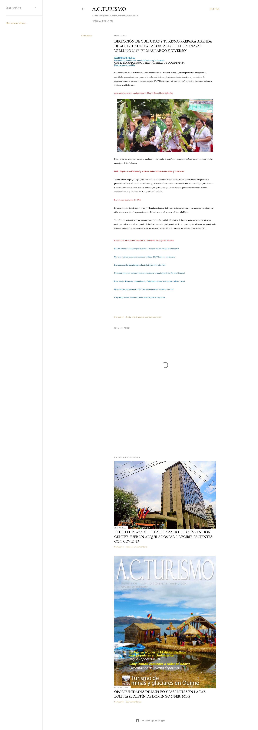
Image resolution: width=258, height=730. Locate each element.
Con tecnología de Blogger (153, 721)
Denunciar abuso (16, 23)
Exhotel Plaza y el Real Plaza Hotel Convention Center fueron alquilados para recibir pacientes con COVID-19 (163, 537)
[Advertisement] (165, 428)
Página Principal (103, 21)
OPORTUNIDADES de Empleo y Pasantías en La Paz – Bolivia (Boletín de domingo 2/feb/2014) (161, 694)
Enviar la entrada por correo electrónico (144, 317)
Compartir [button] (86, 35)
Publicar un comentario (136, 547)
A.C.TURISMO (109, 8)
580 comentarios (133, 702)
